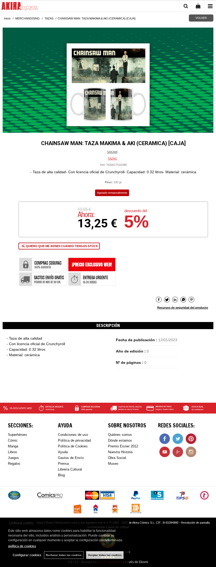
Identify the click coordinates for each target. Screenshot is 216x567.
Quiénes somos (120, 435)
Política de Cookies (73, 446)
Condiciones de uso (73, 435)
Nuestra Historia (120, 452)
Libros (12, 452)
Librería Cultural (70, 469)
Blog (61, 475)
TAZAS (112, 158)
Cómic (13, 440)
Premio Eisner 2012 (123, 446)
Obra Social (117, 458)
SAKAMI (112, 152)
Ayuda (63, 452)
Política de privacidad (74, 440)
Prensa (63, 464)
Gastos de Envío (71, 458)
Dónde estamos (120, 440)
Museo (113, 464)
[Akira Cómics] (19, 7)
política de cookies (22, 546)
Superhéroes (17, 435)
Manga (13, 446)
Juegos (13, 458)
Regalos (14, 464)
